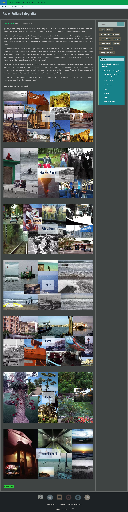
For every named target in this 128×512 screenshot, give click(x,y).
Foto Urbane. (108, 85)
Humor (109, 30)
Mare (48, 285)
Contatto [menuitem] (62, 504)
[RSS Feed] (87, 497)
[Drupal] (78, 497)
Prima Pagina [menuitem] (50, 504)
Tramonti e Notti (48, 453)
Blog (102, 30)
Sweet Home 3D (106, 48)
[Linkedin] (50, 497)
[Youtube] (68, 497)
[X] (40, 497)
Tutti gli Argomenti (107, 53)
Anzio (48, 116)
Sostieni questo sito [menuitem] (75, 504)
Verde (48, 397)
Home (4, 6)
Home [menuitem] (3, 2)
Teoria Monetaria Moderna (109, 34)
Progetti (116, 43)
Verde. (106, 97)
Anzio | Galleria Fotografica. (111, 71)
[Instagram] (59, 497)
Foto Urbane (48, 229)
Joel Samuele (9, 23)
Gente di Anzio (48, 172)
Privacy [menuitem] (10, 2)
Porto (48, 341)
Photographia (8, 486)
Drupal (68, 509)
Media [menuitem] (29, 2)
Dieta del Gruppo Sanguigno (110, 39)
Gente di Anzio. (109, 81)
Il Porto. (106, 93)
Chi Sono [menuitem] (19, 2)
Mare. (106, 89)
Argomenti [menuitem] (39, 2)
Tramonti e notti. (109, 101)
